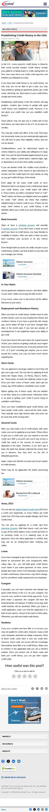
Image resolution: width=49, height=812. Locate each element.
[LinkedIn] (14, 762)
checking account (26, 225)
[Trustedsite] (8, 772)
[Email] (19, 762)
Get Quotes (22, 265)
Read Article (22, 277)
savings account (10, 229)
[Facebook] (3, 762)
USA (10, 23)
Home (4, 23)
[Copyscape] (13, 778)
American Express (9, 528)
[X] (9, 762)
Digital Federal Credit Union (27, 509)
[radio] (13, 677)
